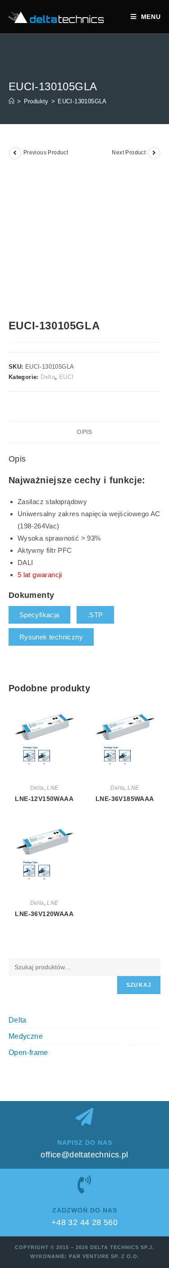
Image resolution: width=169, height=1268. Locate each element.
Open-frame (28, 1052)
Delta (48, 377)
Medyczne (26, 1036)
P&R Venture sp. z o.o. (104, 1256)
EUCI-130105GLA (82, 101)
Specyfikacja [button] (39, 615)
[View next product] (154, 153)
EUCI (66, 377)
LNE (52, 788)
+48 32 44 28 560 (84, 1222)
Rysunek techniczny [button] (51, 637)
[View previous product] (15, 153)
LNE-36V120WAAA (44, 913)
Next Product (129, 152)
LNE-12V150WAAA (44, 798)
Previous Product (45, 152)
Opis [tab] (84, 432)
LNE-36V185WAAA (125, 798)
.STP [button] (95, 615)
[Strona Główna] (11, 101)
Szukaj (138, 985)
